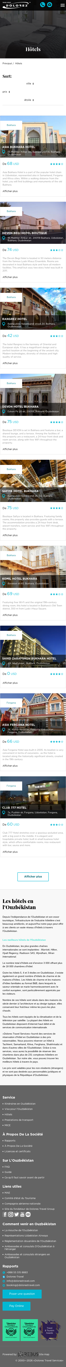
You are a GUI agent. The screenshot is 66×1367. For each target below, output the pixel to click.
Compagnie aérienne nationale (22, 1204)
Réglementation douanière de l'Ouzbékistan (30, 1241)
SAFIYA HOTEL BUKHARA (20, 491)
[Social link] (5, 1214)
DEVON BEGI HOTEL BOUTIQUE (24, 233)
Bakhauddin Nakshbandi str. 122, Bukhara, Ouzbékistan (30, 497)
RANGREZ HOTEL (14, 319)
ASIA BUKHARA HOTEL (18, 147)
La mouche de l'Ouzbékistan (21, 1230)
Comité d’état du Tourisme (20, 1198)
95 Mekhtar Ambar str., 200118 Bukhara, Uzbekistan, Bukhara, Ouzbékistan (36, 239)
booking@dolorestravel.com (23, 1285)
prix (5, 92)
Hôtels (8, 1115)
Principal (7, 64)
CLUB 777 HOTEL (14, 808)
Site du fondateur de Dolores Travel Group (29, 1209)
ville (28, 84)
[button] (62, 5)
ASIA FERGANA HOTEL (18, 725)
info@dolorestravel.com (21, 1281)
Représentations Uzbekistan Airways (26, 1236)
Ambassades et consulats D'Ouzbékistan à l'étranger (29, 1248)
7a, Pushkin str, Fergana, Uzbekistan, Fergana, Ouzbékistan (33, 814)
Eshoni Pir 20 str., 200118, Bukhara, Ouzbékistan (33, 412)
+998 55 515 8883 (17, 1272)
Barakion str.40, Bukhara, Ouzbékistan (28, 584)
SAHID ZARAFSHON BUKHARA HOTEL (29, 658)
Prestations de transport (19, 1120)
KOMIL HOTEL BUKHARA (19, 579)
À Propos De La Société (18, 1146)
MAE (7, 1193)
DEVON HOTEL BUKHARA (20, 407)
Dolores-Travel (15, 1277)
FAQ (7, 1167)
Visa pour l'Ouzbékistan (19, 1109)
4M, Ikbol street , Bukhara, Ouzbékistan (29, 663)
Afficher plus (10, 191)
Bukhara (11, 125)
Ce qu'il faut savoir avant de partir (25, 1178)
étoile (27, 100)
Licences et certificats (17, 1152)
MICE (7, 1125)
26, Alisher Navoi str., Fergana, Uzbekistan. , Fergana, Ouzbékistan (31, 731)
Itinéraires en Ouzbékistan (20, 1104)
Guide (8, 1172)
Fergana (11, 703)
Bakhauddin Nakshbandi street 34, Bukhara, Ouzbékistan (31, 325)
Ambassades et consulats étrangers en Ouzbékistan (27, 1256)
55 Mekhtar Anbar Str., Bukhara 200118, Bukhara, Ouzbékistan (34, 153)
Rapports (10, 1141)
